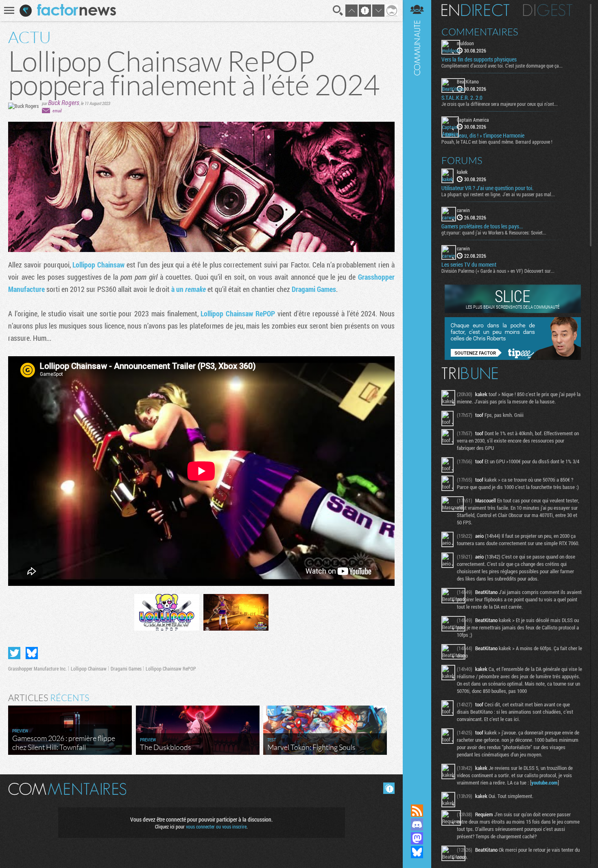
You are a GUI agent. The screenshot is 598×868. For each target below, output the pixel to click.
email (56, 110)
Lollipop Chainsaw (98, 265)
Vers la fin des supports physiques (479, 59)
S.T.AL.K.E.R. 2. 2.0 (461, 97)
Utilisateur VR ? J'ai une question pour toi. (487, 188)
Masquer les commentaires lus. (389, 788)
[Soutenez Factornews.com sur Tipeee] (513, 358)
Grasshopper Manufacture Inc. (37, 668)
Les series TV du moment (468, 264)
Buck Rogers (63, 102)
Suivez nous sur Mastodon (417, 838)
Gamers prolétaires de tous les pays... (482, 226)
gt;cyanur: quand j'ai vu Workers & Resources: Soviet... (493, 232)
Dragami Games (314, 289)
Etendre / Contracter (417, 797)
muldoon (465, 43)
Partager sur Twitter (14, 653)
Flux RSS (417, 810)
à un (188, 289)
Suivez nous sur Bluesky (417, 852)
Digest (548, 10)
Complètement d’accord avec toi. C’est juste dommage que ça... (502, 65)
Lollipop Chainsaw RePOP (238, 313)
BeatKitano (468, 81)
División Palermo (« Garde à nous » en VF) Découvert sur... (497, 270)
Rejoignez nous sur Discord (417, 824)
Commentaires (479, 32)
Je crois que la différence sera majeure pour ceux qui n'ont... (499, 104)
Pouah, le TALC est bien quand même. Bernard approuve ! (496, 141)
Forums (461, 160)
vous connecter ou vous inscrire (216, 826)
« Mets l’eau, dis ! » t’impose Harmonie (482, 135)
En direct (475, 10)
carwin (463, 210)
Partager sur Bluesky (32, 653)
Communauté (417, 394)
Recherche (338, 10)
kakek (462, 172)
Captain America (473, 119)
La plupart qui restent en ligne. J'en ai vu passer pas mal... (498, 194)
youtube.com (544, 782)
